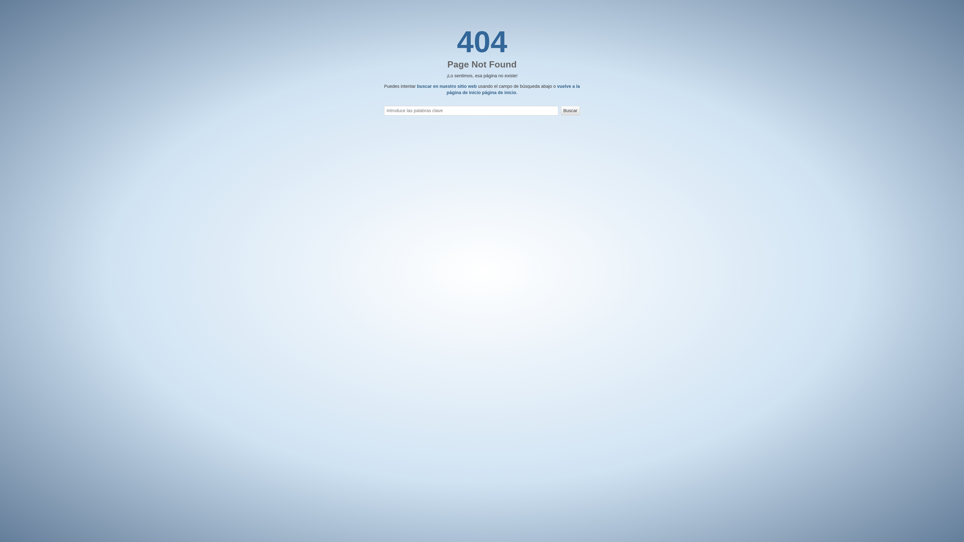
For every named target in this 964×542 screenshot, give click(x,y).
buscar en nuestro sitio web (447, 86)
